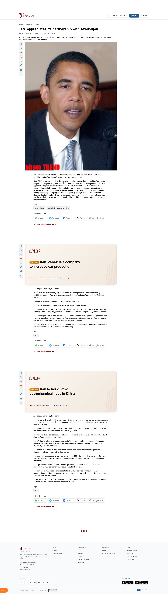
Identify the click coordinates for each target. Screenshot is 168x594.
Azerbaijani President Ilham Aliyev (58, 208)
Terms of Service (132, 550)
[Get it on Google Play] (141, 582)
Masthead (81, 553)
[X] (30, 582)
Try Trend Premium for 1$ (46, 224)
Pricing (104, 550)
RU (146, 590)
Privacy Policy (131, 553)
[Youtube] (35, 582)
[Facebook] (26, 582)
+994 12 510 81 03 (25, 567)
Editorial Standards (83, 559)
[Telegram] (39, 582)
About (79, 550)
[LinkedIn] (43, 582)
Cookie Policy (131, 559)
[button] (21, 44)
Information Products (108, 553)
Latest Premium (58, 553)
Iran (36, 335)
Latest (55, 550)
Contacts (80, 556)
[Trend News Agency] (25, 549)
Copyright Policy (132, 556)
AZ (142, 590)
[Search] (109, 16)
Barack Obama (39, 208)
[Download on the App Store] (127, 582)
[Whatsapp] (22, 582)
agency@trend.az (25, 569)
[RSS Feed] (47, 582)
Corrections (81, 562)
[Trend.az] (26, 15)
